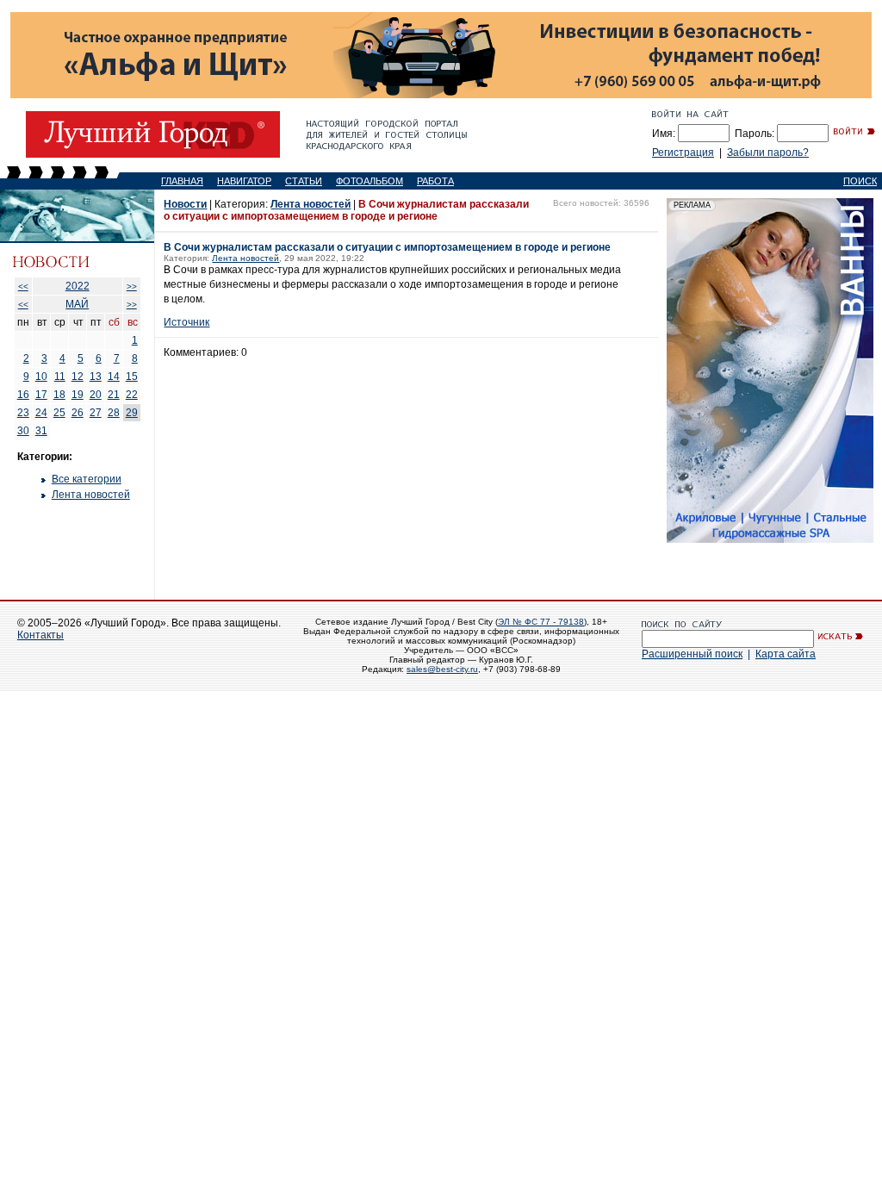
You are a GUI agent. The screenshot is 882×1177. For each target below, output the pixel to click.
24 (41, 413)
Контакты (40, 635)
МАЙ (77, 304)
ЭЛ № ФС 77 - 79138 (541, 621)
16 (23, 395)
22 (132, 395)
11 (59, 377)
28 (114, 413)
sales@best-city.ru (442, 669)
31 (41, 431)
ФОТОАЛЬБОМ (369, 181)
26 (77, 413)
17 (41, 395)
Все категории (86, 479)
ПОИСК (860, 181)
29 (132, 413)
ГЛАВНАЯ (182, 181)
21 (114, 395)
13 (96, 377)
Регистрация (683, 152)
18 (59, 395)
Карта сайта (785, 654)
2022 (77, 286)
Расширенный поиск (692, 654)
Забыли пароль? (768, 152)
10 (41, 377)
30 (23, 431)
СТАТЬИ (303, 181)
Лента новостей (91, 495)
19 (77, 395)
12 (77, 377)
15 (132, 377)
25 (59, 413)
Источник (186, 322)
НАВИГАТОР (244, 181)
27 (96, 413)
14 (114, 377)
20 (96, 395)
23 (23, 413)
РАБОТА (435, 181)
